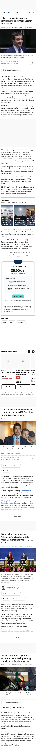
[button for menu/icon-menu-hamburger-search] (33, 12)
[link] (10, 12)
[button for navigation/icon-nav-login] (30, 12)
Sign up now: (4, 27)
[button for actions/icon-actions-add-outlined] (18, 588)
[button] (30, 12)
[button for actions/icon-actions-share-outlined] (32, 63)
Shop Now (8, 387)
